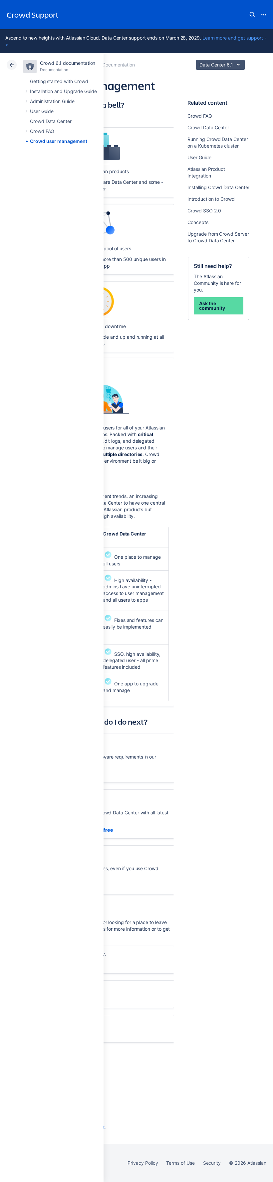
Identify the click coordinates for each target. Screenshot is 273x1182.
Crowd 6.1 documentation (67, 63)
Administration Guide (52, 101)
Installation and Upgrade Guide (63, 91)
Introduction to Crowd (211, 199)
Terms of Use (180, 1163)
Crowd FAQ (42, 131)
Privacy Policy (143, 1163)
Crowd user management (58, 141)
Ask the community (212, 305)
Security (212, 1163)
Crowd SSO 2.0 (204, 210)
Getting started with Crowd (59, 81)
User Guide (42, 111)
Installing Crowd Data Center (218, 187)
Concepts (197, 222)
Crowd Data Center (51, 121)
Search (252, 14)
